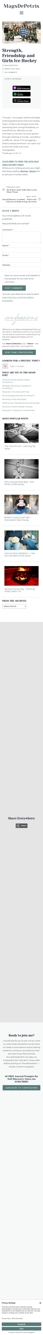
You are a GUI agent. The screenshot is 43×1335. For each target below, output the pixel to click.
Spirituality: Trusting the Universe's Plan (18, 410)
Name (5, 246)
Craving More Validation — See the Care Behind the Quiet (19, 554)
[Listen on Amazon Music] (22, 100)
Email (5, 255)
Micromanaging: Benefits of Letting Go (18, 395)
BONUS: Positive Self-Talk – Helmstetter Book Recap (17, 518)
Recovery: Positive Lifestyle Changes (17, 407)
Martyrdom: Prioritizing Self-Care (15, 392)
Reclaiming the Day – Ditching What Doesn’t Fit (19, 590)
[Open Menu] (21, 13)
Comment (7, 230)
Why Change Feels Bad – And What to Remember (19, 483)
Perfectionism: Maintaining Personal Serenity (20, 403)
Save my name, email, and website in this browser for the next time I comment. (22, 278)
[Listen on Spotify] (22, 94)
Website (6, 265)
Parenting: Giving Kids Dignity (14, 399)
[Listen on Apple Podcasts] (22, 88)
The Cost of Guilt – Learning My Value (19, 447)
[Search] (5, 366)
